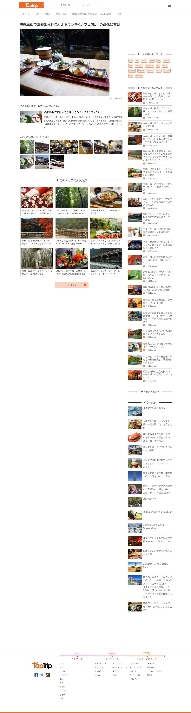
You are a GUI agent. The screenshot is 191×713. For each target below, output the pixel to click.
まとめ (62, 695)
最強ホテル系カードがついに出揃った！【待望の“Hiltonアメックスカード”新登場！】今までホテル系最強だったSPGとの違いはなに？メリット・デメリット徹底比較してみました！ (157, 587)
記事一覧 (66, 5)
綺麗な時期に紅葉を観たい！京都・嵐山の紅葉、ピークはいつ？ (157, 374)
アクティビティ (101, 663)
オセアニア (64, 675)
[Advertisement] (150, 35)
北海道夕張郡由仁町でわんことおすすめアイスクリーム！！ (157, 463)
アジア (62, 667)
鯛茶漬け (141, 70)
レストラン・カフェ (119, 667)
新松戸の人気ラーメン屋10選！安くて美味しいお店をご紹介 (157, 606)
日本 (37, 14)
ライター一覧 (135, 675)
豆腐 (130, 76)
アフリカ (63, 691)
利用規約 (150, 667)
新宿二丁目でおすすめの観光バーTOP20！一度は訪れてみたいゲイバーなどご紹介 (157, 489)
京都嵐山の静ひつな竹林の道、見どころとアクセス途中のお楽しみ (157, 275)
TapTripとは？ (152, 663)
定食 (157, 65)
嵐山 (136, 60)
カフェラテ (149, 65)
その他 (114, 675)
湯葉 (158, 60)
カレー (165, 65)
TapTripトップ (135, 663)
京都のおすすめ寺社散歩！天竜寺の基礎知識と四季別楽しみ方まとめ (157, 359)
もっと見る (72, 285)
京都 (130, 60)
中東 (61, 683)
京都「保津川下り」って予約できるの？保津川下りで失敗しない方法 (157, 172)
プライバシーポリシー (155, 671)
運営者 (149, 675)
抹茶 (130, 65)
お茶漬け (132, 70)
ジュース (166, 60)
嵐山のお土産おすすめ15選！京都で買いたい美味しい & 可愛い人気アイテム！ (157, 96)
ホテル (97, 675)
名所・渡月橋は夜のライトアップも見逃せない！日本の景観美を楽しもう (157, 245)
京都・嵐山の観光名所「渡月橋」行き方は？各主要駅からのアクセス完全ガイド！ (157, 139)
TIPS (114, 671)
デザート (150, 70)
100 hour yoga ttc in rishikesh (157, 512)
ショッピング (117, 663)
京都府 (47, 14)
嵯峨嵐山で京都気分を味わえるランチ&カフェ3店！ (91, 14)
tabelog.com (118, 98)
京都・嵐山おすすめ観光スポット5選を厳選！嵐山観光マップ (157, 260)
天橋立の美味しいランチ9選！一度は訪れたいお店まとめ (157, 424)
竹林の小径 (138, 76)
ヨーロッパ (64, 671)
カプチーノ (138, 65)
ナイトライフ (100, 667)
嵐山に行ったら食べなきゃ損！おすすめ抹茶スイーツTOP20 (156, 217)
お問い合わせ (135, 679)
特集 (61, 699)
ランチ (144, 60)
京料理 (151, 60)
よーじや (167, 70)
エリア (87, 5)
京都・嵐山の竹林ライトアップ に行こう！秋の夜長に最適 (157, 187)
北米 (61, 679)
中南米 (62, 687)
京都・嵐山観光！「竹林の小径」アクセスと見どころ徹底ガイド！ (157, 111)
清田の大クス (149, 499)
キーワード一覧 (136, 667)
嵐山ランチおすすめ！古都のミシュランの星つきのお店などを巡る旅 (157, 202)
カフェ (158, 70)
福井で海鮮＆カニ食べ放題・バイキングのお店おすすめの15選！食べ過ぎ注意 (157, 437)
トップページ (24, 14)
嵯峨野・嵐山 (61, 14)
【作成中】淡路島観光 (154, 408)
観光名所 (98, 671)
